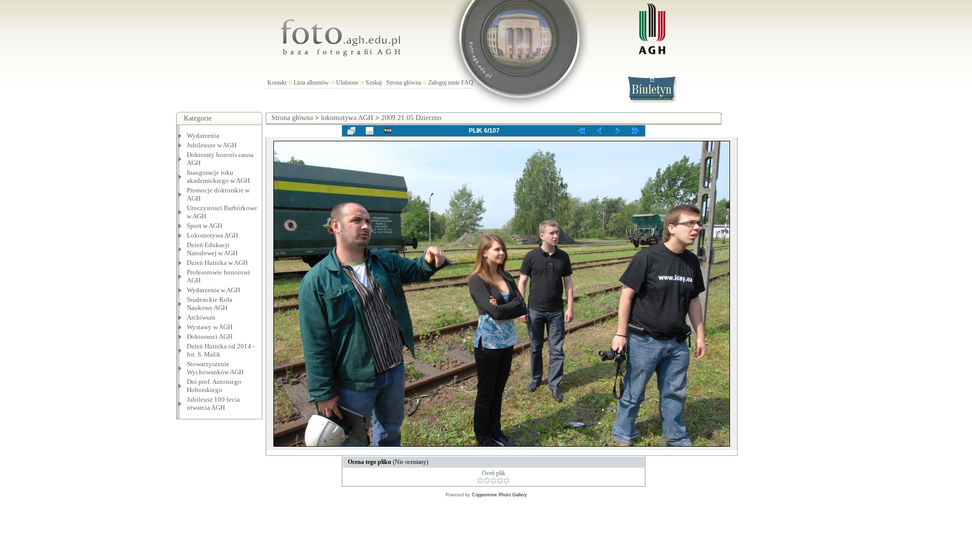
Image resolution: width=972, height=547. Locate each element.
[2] (486, 480)
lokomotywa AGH (347, 118)
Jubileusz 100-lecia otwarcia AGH (213, 403)
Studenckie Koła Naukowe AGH (209, 303)
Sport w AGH (204, 225)
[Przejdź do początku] (581, 130)
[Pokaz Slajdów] (388, 130)
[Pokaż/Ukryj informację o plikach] (369, 130)
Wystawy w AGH (209, 327)
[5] (506, 480)
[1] (480, 480)
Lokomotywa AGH (212, 235)
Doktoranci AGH (209, 336)
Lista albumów (311, 82)
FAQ (467, 82)
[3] (493, 480)
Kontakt (277, 82)
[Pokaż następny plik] (618, 130)
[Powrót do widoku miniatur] (351, 130)
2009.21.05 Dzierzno (411, 118)
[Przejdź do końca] (636, 130)
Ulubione (347, 82)
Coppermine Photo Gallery (499, 494)
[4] (500, 480)
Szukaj (374, 82)
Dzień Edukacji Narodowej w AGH (212, 249)
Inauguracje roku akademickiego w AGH (218, 176)
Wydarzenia (203, 135)
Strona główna (403, 82)
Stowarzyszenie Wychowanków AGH (215, 368)
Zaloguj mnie (444, 82)
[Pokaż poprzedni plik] (599, 130)
